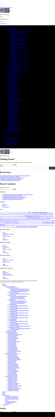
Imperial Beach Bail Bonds (14, 68)
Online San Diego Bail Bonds (11, 138)
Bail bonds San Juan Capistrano (15, 127)
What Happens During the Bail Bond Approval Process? (12, 178)
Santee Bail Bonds (12, 36)
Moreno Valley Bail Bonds (13, 109)
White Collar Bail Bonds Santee (17, 39)
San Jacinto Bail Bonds (13, 107)
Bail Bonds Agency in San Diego (7, 214)
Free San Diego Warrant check (39, 220)
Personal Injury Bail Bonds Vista (18, 45)
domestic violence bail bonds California (12, 219)
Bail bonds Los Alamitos (13, 132)
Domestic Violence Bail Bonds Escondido (20, 49)
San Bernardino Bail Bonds (11, 73)
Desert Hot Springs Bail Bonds (14, 101)
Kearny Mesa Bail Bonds (13, 66)
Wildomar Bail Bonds (12, 116)
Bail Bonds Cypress (12, 122)
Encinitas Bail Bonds (12, 58)
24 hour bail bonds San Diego (4, 212)
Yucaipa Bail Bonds (12, 94)
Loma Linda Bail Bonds (13, 90)
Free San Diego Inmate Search (11, 139)
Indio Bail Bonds (11, 103)
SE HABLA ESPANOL (6, 7)
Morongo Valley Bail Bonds (14, 83)
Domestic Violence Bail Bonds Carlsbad (19, 54)
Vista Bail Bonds (11, 41)
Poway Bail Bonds (12, 72)
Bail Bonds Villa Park (12, 128)
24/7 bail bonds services (23, 212)
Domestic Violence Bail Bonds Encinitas (19, 59)
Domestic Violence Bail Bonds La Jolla (19, 62)
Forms (6, 141)
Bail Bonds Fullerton (12, 123)
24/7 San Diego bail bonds (11, 143)
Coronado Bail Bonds (12, 55)
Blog (4, 134)
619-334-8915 (6, 278)
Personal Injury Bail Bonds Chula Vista (19, 33)
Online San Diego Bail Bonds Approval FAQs (10, 180)
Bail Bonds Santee (44, 216)
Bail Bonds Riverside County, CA (12, 95)
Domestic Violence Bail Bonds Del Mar (19, 47)
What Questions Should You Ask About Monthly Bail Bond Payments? (15, 175)
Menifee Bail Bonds (12, 104)
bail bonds (5, 204)
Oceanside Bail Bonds (13, 51)
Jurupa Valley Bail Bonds (13, 108)
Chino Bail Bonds (12, 86)
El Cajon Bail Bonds (12, 60)
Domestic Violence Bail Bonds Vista (18, 42)
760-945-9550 (6, 265)
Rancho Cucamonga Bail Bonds (15, 76)
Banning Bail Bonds (12, 96)
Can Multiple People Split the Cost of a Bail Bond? (11, 179)
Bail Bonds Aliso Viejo (13, 119)
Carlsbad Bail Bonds (12, 53)
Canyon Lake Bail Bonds (13, 98)
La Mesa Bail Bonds (12, 64)
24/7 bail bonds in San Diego (14, 212)
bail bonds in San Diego (48, 214)
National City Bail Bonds (13, 34)
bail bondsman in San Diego (11, 216)
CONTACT (5, 146)
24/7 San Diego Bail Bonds (37, 212)
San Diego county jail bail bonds (11, 226)
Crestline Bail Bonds (12, 88)
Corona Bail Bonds (12, 114)
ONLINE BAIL (6, 137)
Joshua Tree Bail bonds (13, 77)
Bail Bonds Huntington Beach (14, 129)
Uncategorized (6, 206)
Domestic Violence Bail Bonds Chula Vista (20, 30)
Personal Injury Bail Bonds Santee (18, 40)
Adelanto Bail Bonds (12, 74)
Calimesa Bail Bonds (12, 115)
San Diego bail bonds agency (10, 224)
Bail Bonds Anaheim (12, 120)
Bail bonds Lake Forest (13, 126)
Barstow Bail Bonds (12, 85)
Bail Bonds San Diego (32, 216)
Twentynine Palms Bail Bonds (14, 92)
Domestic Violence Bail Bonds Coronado (19, 56)
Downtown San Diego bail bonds (9, 220)
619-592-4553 (6, 239)
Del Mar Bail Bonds (12, 46)
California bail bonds (33, 218)
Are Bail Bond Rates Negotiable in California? (10, 176)
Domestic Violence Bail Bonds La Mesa (19, 65)
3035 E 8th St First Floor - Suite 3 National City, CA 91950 (8, 274)
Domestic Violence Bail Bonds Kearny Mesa (20, 67)
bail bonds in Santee (3, 216)
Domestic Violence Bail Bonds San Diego (41, 219)
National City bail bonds (12, 222)
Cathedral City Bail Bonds (13, 99)
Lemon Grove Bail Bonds (13, 71)
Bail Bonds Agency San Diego (18, 214)
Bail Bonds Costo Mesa (13, 121)
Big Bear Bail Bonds (12, 80)
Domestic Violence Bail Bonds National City (20, 35)
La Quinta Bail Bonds (12, 111)
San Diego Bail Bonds (10, 28)
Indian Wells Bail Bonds (13, 113)
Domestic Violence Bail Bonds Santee (19, 37)
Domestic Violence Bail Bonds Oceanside (20, 52)
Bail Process (8, 145)
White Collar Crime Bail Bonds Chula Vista (20, 31)
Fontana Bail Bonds (12, 78)
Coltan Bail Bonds (12, 82)
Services (4, 133)
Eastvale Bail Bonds (12, 102)
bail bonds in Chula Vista (37, 214)
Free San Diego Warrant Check (12, 140)
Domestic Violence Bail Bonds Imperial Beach (21, 70)
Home (4, 25)
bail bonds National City (20, 216)
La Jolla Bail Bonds (12, 61)
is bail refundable (46, 220)
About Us (5, 27)
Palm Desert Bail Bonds (13, 105)
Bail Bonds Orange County (11, 117)
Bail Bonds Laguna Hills (13, 131)
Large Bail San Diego (10, 144)
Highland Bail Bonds (12, 91)
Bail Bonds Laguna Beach (13, 125)
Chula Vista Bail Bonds (13, 29)
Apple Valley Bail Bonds (13, 79)
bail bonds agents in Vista (28, 214)
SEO (24, 280)
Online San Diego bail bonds (37, 222)
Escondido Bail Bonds (13, 48)
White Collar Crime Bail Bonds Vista (18, 43)
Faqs (4, 135)
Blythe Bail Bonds (12, 110)
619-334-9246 (6, 252)
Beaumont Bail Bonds (12, 97)
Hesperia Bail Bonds (12, 89)
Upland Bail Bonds (12, 84)
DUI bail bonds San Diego (22, 220)
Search (1, 166)
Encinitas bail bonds (30, 220)
